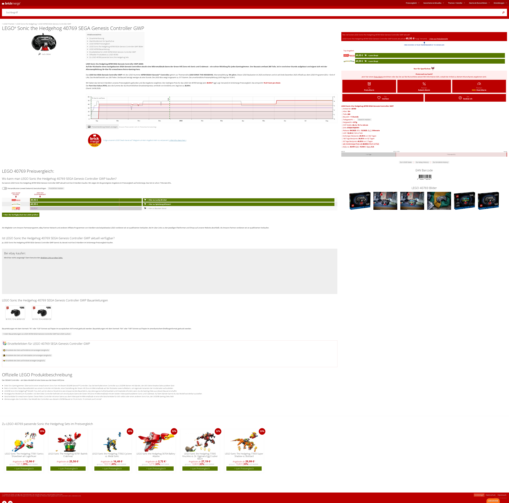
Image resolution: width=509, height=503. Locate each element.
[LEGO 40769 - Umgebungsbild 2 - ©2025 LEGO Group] (385, 200)
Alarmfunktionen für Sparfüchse (101, 41)
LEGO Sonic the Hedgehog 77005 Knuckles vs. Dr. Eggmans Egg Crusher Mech (200, 456)
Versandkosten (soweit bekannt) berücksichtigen (27, 188)
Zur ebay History (422, 162)
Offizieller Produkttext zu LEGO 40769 (103, 54)
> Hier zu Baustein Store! (156, 208)
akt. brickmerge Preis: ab (361, 144)
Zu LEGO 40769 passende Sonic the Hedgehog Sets (109, 57)
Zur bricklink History (440, 162)
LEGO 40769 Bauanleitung (99, 49)
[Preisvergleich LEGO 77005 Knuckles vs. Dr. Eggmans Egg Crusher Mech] (200, 442)
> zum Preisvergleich (24, 468)
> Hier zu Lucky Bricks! (157, 200)
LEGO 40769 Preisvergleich (99, 44)
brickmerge (479, 495)
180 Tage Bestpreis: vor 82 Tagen (358, 138)
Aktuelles (432, 3)
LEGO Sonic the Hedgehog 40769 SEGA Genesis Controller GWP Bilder (116, 46)
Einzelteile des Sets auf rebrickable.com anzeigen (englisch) (28, 355)
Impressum (502, 495)
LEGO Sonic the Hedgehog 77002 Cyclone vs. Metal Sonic (112, 455)
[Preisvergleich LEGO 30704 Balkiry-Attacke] (156, 442)
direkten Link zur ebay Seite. (52, 257)
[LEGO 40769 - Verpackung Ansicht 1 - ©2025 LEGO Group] (360, 200)
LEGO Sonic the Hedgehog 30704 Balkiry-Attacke (156, 455)
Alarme (478, 3)
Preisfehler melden (56, 188)
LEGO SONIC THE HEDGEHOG (201, 75)
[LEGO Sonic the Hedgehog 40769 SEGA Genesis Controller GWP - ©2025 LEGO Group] (44, 42)
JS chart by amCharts (98, 98)
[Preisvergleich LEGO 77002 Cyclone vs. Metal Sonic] (112, 442)
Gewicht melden (364, 119)
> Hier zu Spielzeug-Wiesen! (159, 204)
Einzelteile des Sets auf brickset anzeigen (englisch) (25, 360)
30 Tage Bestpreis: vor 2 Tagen (358, 141)
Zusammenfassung (96, 38)
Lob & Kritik (493, 501)
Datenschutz (490, 495)
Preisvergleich (411, 3)
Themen (455, 3)
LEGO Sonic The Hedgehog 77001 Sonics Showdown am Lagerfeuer (24, 455)
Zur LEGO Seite (406, 162)
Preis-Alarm (378, 77)
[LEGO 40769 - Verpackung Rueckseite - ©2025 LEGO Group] (465, 200)
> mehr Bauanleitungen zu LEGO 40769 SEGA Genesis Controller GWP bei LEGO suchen (36, 334)
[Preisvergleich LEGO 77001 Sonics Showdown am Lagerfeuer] (24, 442)
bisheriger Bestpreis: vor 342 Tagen (359, 136)
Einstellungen (499, 3)
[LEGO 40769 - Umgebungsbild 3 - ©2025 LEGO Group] (439, 200)
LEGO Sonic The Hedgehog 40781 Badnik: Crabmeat (68, 455)
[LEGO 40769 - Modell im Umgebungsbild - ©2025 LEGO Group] (412, 200)
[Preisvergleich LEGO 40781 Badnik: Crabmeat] (68, 442)
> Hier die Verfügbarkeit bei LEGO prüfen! (20, 215)
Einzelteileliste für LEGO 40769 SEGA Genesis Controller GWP (112, 52)
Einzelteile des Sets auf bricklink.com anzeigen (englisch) (27, 350)
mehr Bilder (46, 54)
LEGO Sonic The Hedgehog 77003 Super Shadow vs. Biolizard (244, 455)
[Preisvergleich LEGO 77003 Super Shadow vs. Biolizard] (244, 442)
